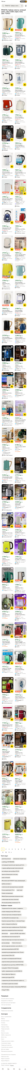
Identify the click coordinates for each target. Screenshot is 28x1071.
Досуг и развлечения (6, 1016)
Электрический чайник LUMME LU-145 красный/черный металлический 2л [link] (20, 642)
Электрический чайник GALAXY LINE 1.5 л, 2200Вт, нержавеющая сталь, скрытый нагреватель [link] (7, 420)
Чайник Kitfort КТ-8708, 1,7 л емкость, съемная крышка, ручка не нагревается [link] (20, 559)
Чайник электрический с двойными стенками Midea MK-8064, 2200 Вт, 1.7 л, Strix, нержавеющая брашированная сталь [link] (20, 587)
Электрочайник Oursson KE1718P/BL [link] (19, 669)
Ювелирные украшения (6, 1051)
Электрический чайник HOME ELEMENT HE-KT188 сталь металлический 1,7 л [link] (7, 752)
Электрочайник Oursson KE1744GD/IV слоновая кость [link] (7, 311)
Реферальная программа (7, 1010)
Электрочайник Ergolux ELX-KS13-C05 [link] (7, 62)
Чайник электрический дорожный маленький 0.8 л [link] (7, 587)
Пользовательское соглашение (8, 1054)
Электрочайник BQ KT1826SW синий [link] (6, 228)
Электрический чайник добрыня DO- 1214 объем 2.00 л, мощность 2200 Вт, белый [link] (20, 697)
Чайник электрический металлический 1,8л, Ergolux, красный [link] (7, 697)
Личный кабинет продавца (7, 998)
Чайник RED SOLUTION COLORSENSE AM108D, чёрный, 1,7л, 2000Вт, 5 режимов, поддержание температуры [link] (20, 504)
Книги (2, 1039)
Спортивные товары (6, 1043)
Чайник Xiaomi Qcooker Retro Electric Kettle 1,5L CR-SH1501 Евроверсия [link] (20, 420)
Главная (3, 1069)
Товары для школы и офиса (7, 1041)
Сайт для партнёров (6, 1004)
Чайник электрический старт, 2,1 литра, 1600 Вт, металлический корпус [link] (7, 532)
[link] (6, 859)
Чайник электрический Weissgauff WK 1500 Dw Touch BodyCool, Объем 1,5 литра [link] (19, 365)
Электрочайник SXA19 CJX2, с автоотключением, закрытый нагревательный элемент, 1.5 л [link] (20, 447)
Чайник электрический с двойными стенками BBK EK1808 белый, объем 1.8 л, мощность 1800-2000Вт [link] (20, 809)
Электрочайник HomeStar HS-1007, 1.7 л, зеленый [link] (20, 35)
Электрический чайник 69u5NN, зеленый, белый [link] (6, 642)
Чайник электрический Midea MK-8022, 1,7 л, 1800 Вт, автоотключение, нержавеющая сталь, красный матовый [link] (20, 228)
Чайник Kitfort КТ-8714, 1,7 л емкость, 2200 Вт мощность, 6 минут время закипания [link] (20, 532)
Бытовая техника (5, 1020)
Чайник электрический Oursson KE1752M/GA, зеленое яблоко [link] (7, 559)
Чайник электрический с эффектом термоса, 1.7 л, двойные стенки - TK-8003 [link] (7, 809)
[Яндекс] (12, 1065)
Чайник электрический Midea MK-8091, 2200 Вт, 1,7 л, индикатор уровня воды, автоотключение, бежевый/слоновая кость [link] (7, 35)
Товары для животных (6, 1045)
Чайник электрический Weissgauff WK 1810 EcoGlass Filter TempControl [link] (6, 145)
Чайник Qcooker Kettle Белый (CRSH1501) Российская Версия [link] (20, 255)
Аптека (3, 1031)
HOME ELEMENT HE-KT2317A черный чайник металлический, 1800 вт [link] (7, 781)
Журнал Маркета (5, 1060)
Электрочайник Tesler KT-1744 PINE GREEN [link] (7, 477)
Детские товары (5, 1049)
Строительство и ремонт (7, 1047)
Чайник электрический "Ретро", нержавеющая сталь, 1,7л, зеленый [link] (7, 614)
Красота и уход (4, 1033)
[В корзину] (12, 29)
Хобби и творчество (6, 1035)
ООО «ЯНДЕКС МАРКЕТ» (11, 1063)
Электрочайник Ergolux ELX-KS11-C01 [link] (7, 172)
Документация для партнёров (8, 1002)
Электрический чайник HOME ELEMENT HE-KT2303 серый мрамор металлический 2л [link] (20, 781)
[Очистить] (22, 6)
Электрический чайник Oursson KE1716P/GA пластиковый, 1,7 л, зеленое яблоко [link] (19, 199)
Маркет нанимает (5, 1058)
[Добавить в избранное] (12, 17)
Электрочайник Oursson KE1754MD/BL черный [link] (7, 338)
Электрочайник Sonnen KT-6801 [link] (19, 311)
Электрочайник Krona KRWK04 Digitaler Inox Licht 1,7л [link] (7, 725)
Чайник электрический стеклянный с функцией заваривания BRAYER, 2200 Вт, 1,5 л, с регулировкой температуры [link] (20, 392)
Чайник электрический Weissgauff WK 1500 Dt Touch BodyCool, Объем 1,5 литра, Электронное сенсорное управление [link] (20, 477)
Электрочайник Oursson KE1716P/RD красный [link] (7, 117)
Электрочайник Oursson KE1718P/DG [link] (20, 145)
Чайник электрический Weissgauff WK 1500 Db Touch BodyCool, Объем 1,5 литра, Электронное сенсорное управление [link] (20, 752)
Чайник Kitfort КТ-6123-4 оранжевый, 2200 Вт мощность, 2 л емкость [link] (20, 614)
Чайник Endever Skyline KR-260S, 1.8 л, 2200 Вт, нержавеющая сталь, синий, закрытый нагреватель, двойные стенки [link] (20, 338)
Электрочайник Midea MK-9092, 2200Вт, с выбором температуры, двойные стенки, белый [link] (7, 199)
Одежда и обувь (5, 1026)
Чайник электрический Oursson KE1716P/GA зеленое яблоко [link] (7, 283)
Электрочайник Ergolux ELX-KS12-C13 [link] (20, 283)
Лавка (8, 1069)
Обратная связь (5, 1056)
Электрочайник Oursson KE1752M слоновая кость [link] (6, 90)
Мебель (3, 1018)
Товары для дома (5, 1028)
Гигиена (3, 1022)
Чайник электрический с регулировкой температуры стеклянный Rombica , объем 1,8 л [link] (7, 365)
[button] (26, 6)
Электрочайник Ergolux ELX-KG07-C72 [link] (20, 172)
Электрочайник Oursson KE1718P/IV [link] (19, 117)
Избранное (14, 1069)
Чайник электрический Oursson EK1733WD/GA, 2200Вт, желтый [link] (6, 837)
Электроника (4, 1024)
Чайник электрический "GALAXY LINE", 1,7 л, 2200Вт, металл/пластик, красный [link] (20, 725)
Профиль (25, 1069)
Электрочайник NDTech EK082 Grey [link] (19, 62)
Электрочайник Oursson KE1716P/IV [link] (6, 255)
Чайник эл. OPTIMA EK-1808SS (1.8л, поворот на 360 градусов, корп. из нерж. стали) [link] (6, 669)
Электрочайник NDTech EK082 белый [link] (20, 90)
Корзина (19, 1069)
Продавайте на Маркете (7, 1000)
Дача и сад (3, 1037)
